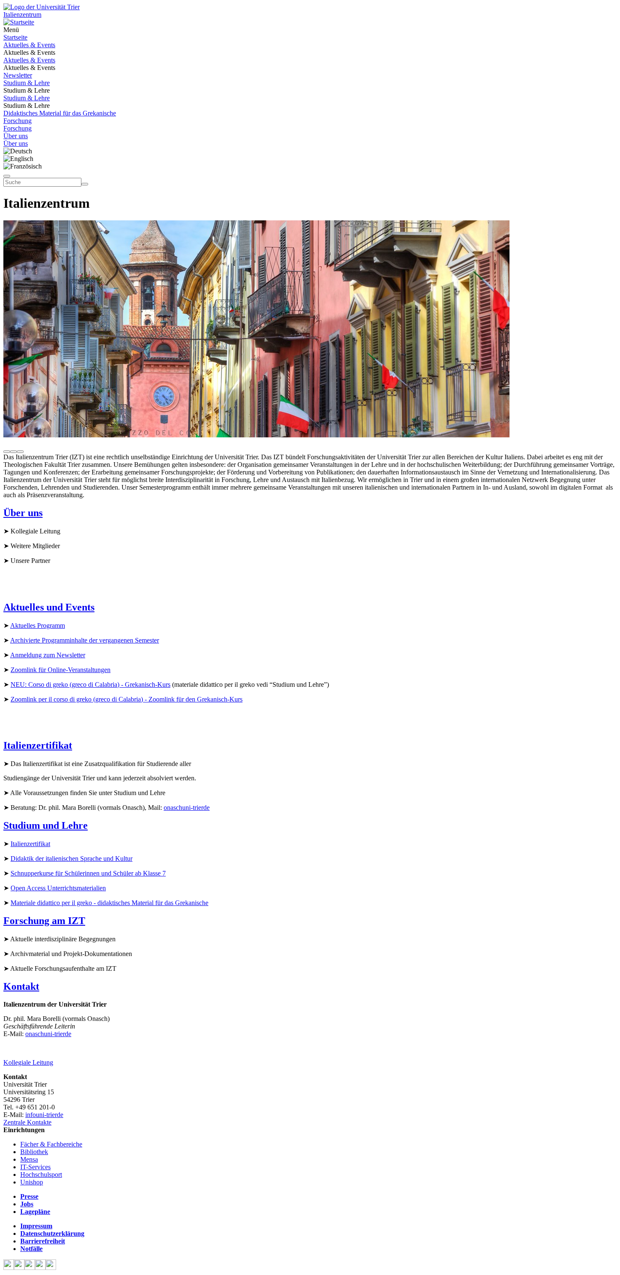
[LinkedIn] (51, 1267)
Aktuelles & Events (29, 44)
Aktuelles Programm (37, 625)
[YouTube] (29, 1267)
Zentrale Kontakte (27, 1122)
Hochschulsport (41, 1174)
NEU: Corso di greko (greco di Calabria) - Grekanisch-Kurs (90, 684)
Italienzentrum (22, 14)
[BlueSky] (19, 1267)
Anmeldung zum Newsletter (47, 655)
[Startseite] (41, 7)
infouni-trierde (44, 1114)
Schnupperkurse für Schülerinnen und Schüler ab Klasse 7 (88, 873)
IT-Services (35, 1167)
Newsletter (17, 75)
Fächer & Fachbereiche (51, 1144)
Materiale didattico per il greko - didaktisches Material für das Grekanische (109, 902)
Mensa (29, 1159)
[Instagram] (40, 1267)
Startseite (15, 37)
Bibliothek (34, 1151)
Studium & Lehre (26, 82)
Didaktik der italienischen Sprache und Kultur (71, 858)
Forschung (17, 120)
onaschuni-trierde (187, 807)
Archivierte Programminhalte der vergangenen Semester (84, 640)
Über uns (15, 135)
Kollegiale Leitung (28, 1062)
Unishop (31, 1182)
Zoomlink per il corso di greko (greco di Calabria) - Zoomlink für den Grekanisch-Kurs (127, 699)
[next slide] (20, 451)
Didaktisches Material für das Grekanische (59, 113)
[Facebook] (8, 1267)
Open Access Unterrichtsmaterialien (58, 888)
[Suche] (6, 176)
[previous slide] (6, 451)
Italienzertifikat (30, 843)
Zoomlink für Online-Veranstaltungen (61, 669)
